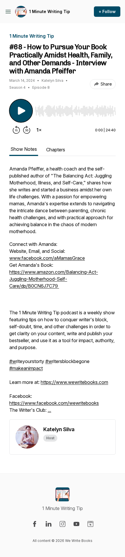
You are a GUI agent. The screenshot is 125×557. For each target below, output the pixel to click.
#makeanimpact (26, 368)
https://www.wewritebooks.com (74, 382)
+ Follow (107, 11)
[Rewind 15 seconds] (16, 130)
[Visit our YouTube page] (76, 524)
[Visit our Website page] (90, 524)
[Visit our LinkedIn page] (48, 524)
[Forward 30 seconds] (27, 130)
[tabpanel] (62, 292)
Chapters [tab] (55, 150)
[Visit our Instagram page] (62, 524)
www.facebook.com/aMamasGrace (47, 258)
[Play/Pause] (21, 110)
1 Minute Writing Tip (49, 11)
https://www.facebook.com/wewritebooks (54, 403)
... (49, 410)
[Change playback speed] (39, 130)
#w (12, 361)
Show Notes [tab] (23, 149)
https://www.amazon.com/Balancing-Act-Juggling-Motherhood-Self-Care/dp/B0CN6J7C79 (53, 279)
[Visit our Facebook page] (35, 524)
